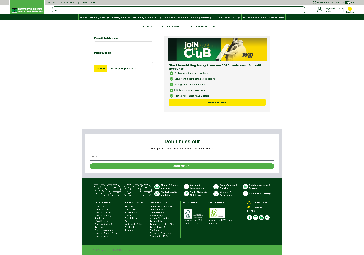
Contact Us (130, 209)
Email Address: (106, 38)
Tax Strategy (156, 230)
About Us (99, 206)
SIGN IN (147, 26)
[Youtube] (267, 217)
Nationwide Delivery (135, 224)
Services (129, 206)
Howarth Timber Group (106, 233)
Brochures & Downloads (162, 206)
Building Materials (120, 17)
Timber (83, 17)
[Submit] (55, 10)
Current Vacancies (104, 230)
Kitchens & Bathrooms (254, 17)
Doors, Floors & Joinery (176, 17)
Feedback (129, 227)
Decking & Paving (99, 17)
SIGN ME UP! (182, 166)
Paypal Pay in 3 (157, 227)
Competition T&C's (159, 236)
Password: (102, 52)
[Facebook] (249, 217)
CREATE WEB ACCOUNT (202, 26)
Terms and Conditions (160, 233)
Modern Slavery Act (159, 218)
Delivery (129, 221)
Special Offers (276, 17)
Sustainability (156, 215)
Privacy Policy (157, 221)
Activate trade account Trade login (71, 2)
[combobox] (178, 9)
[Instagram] (255, 217)
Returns (129, 230)
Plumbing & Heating (201, 17)
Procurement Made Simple (163, 224)
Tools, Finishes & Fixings (227, 17)
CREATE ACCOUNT (170, 26)
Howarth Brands (103, 212)
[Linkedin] (261, 217)
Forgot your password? (123, 68)
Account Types (102, 209)
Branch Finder (131, 218)
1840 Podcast (101, 221)
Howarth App (101, 236)
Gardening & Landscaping (147, 17)
